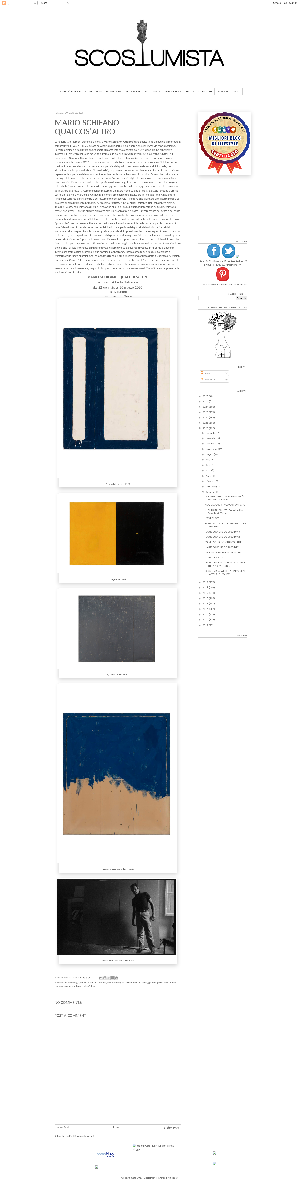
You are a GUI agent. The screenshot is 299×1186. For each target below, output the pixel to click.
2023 (206, 412)
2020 (206, 428)
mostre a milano (72, 986)
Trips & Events (172, 91)
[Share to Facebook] (112, 978)
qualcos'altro (88, 986)
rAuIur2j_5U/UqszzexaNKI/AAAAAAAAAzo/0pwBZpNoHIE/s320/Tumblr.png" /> (223, 263)
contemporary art (116, 983)
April (209, 476)
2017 (206, 593)
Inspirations (113, 91)
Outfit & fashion (70, 91)
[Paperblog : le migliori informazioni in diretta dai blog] (105, 1157)
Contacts (222, 91)
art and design (72, 983)
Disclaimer (149, 1178)
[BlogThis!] (105, 978)
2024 (206, 407)
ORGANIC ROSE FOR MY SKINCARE (223, 552)
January (210, 492)
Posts (206, 373)
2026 (206, 396)
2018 (206, 587)
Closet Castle (93, 91)
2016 (206, 598)
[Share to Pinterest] (116, 978)
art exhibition (86, 983)
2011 (206, 625)
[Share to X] (109, 978)
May (208, 470)
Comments (209, 379)
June (208, 465)
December (211, 433)
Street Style (205, 91)
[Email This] (101, 978)
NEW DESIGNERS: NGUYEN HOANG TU (225, 505)
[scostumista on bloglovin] (222, 357)
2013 (206, 614)
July (208, 459)
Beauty (190, 91)
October (210, 443)
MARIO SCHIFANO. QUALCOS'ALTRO (224, 542)
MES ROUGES (212, 518)
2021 (206, 423)
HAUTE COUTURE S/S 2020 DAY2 (222, 537)
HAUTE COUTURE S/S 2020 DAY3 (222, 532)
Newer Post (63, 1127)
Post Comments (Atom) (81, 1136)
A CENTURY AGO (214, 557)
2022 (206, 417)
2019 (206, 582)
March (210, 481)
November (212, 438)
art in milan (100, 983)
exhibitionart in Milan (136, 983)
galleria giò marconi (158, 983)
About (236, 91)
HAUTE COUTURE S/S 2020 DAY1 (222, 547)
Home (116, 1127)
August (210, 454)
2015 (206, 603)
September (212, 449)
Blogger (173, 1178)
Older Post (171, 1128)
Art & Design (152, 91)
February (211, 486)
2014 (206, 609)
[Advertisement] (117, 1099)
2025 (206, 401)
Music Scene (132, 91)
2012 (206, 619)
